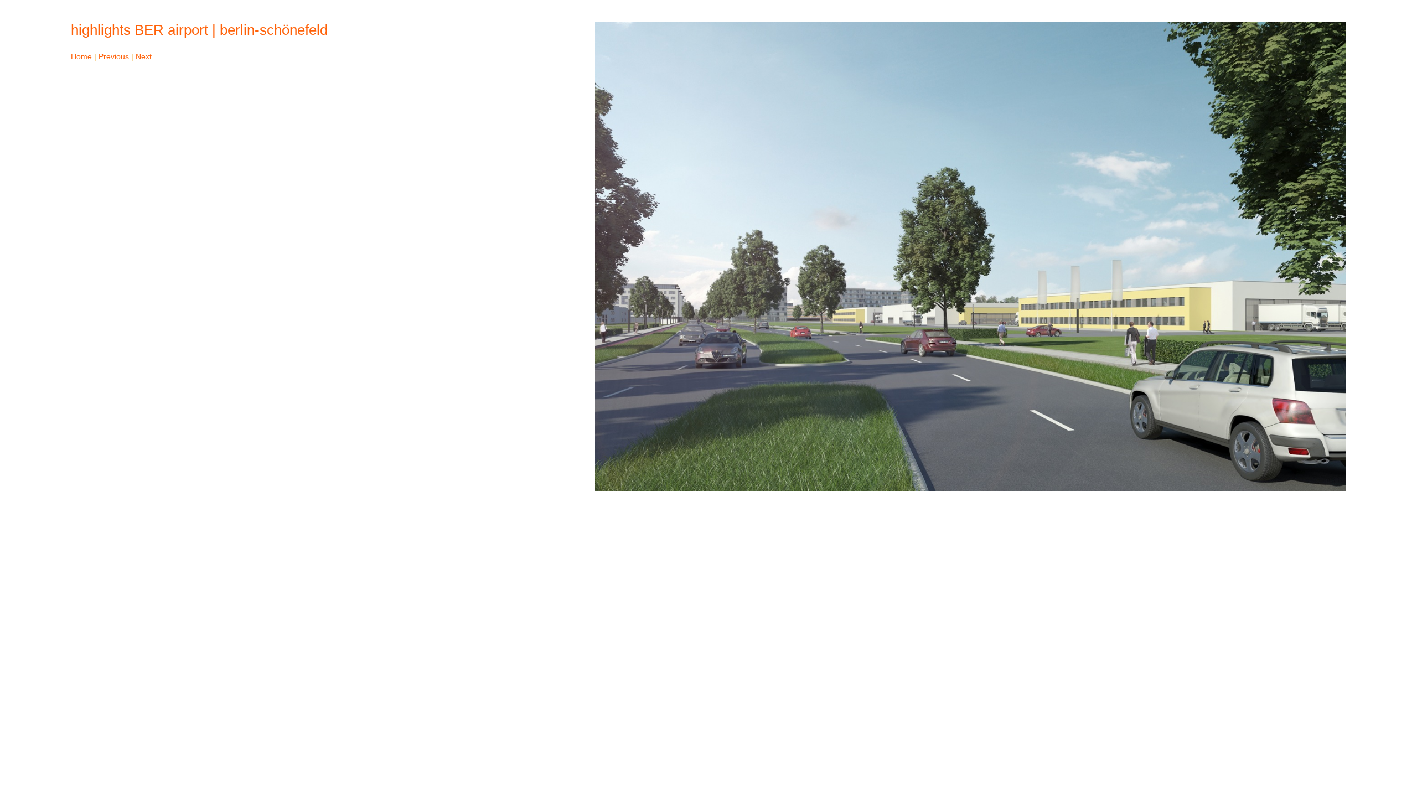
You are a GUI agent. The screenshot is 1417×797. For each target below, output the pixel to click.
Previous (114, 56)
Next (144, 56)
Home (81, 56)
